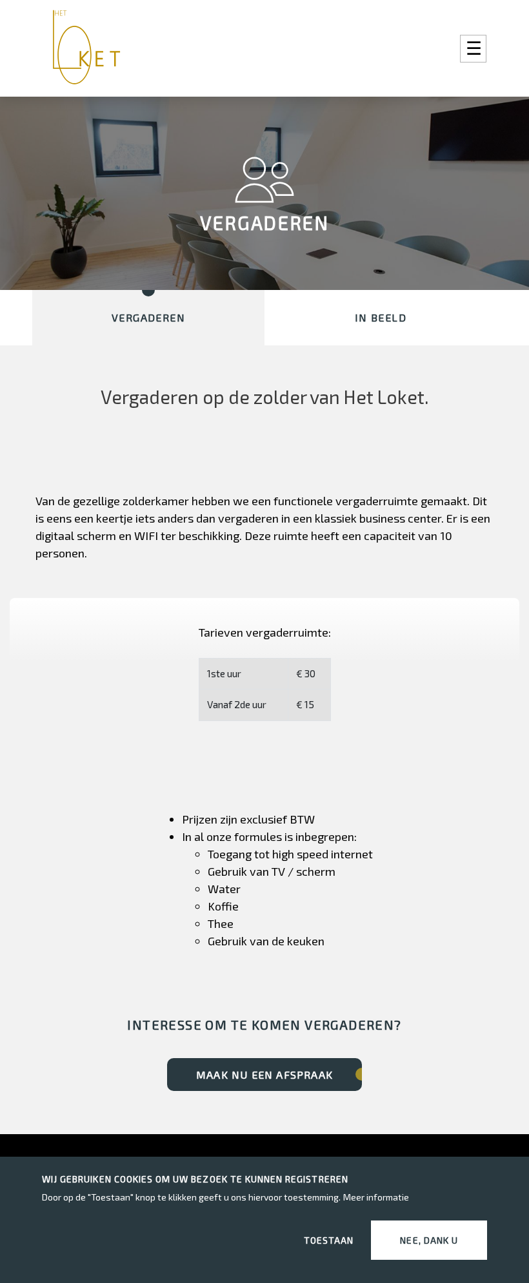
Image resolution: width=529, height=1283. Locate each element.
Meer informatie (376, 1196)
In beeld (380, 317)
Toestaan (329, 1240)
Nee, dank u (429, 1240)
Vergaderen (148, 317)
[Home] (91, 48)
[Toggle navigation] (473, 49)
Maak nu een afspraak (264, 1074)
